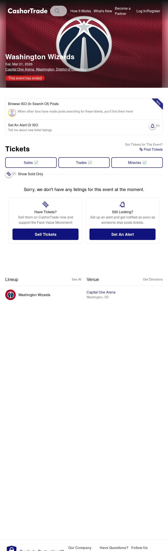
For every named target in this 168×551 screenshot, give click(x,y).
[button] (148, 11)
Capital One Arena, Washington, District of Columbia (45, 69)
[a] (124, 11)
